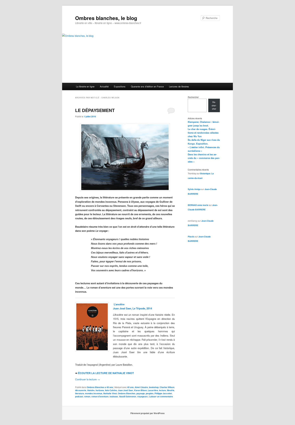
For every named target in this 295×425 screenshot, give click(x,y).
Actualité (104, 86)
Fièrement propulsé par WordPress (147, 413)
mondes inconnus (93, 393)
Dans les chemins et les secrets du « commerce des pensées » (204, 158)
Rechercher (193, 97)
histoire (91, 390)
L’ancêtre (119, 304)
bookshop (154, 387)
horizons (100, 390)
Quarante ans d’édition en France (147, 86)
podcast (79, 396)
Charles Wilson (167, 387)
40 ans (130, 387)
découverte (80, 390)
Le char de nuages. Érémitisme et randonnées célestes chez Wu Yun (203, 132)
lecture (162, 390)
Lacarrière (153, 390)
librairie (170, 390)
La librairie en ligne (85, 86)
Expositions (119, 86)
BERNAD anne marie (198, 205)
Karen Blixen (140, 390)
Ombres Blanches (126, 393)
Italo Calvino (111, 390)
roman (87, 396)
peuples (149, 393)
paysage (140, 393)
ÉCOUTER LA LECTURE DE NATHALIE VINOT (106, 373)
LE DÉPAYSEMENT (95, 110)
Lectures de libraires (179, 86)
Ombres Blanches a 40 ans (100, 387)
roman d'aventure (100, 396)
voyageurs (142, 396)
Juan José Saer (125, 390)
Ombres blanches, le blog (106, 18)
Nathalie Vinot (110, 393)
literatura (79, 393)
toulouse (114, 396)
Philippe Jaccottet (163, 393)
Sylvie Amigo (194, 189)
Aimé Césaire (141, 387)
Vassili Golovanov (127, 396)
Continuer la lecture (87, 379)
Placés (191, 236)
